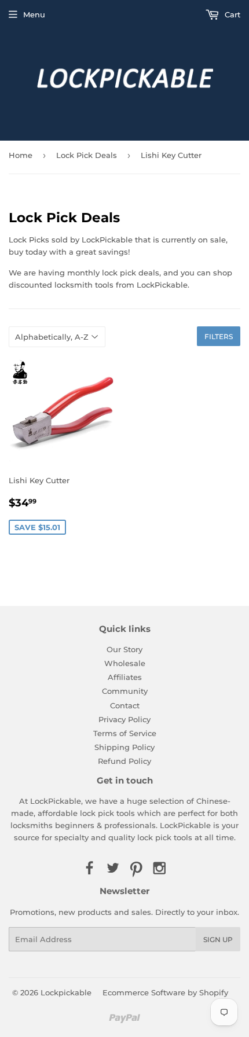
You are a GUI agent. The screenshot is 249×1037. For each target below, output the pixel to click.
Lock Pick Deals (86, 155)
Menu (34, 14)
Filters (218, 336)
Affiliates (125, 677)
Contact (125, 705)
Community (125, 691)
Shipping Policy (124, 747)
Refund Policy (124, 761)
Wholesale (124, 663)
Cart (231, 14)
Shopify (213, 992)
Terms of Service (124, 733)
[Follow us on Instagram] (159, 868)
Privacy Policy (124, 719)
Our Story (124, 649)
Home (20, 155)
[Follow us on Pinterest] (136, 868)
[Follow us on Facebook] (89, 868)
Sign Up (218, 939)
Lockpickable (66, 992)
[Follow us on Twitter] (112, 868)
